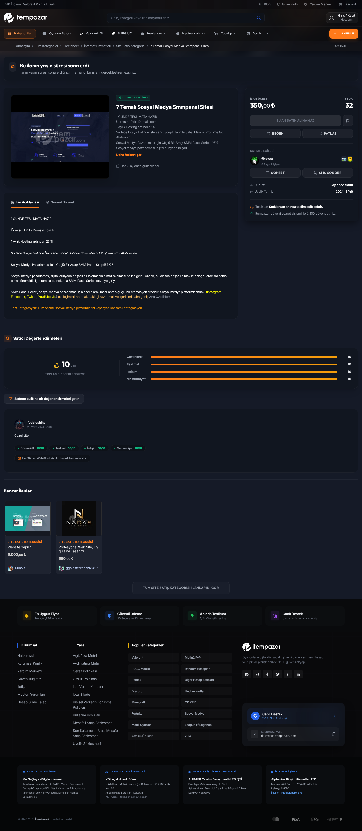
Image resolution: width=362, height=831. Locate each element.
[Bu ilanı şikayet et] (348, 121)
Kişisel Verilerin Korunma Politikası (92, 705)
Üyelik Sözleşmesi (87, 744)
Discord (350, 4)
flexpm (267, 159)
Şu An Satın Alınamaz (295, 121)
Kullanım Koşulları (86, 715)
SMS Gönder (330, 173)
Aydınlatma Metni (86, 663)
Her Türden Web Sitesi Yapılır (40, 458)
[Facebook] (267, 674)
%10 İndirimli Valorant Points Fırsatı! (29, 4)
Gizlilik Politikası (85, 679)
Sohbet (278, 173)
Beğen (278, 133)
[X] (277, 674)
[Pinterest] (288, 674)
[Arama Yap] (258, 18)
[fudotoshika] (19, 424)
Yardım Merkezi (321, 4)
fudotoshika (36, 422)
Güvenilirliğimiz (29, 679)
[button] (154, 34)
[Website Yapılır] (27, 518)
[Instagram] (257, 674)
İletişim (22, 687)
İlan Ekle (346, 33)
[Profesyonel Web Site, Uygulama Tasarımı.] (78, 518)
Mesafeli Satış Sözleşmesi (93, 723)
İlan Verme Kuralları (88, 687)
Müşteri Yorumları (31, 695)
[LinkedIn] (298, 674)
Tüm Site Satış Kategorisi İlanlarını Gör (181, 588)
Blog (267, 4)
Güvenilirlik (290, 4)
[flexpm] (254, 160)
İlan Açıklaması (27, 202)
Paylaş (330, 133)
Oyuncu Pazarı (60, 33)
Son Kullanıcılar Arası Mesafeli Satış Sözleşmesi (96, 733)
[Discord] (246, 674)
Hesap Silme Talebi (32, 702)
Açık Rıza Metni (85, 656)
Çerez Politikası (85, 671)
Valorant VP (94, 33)
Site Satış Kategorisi (25, 541)
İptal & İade (81, 695)
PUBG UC (125, 33)
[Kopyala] (333, 734)
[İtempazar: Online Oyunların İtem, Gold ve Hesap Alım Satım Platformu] (25, 18)
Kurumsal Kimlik (29, 663)
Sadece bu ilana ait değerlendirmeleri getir (46, 399)
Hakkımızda (26, 656)
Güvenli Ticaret (62, 202)
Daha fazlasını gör (129, 155)
